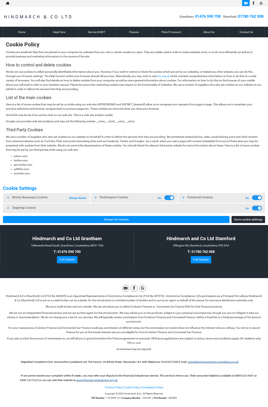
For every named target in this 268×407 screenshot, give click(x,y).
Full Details (67, 259)
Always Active (77, 197)
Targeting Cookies (24, 207)
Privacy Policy (113, 387)
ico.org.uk (163, 76)
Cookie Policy (132, 387)
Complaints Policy (152, 387)
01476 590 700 (177, 3)
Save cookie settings (248, 219)
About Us (208, 32)
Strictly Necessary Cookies (30, 197)
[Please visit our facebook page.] (253, 3)
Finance (134, 32)
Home (21, 32)
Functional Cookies (200, 197)
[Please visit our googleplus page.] (261, 3)
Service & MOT (96, 32)
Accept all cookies (116, 219)
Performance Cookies (114, 197)
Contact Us (246, 32)
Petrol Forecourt (171, 32)
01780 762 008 (224, 3)
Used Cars (59, 32)
